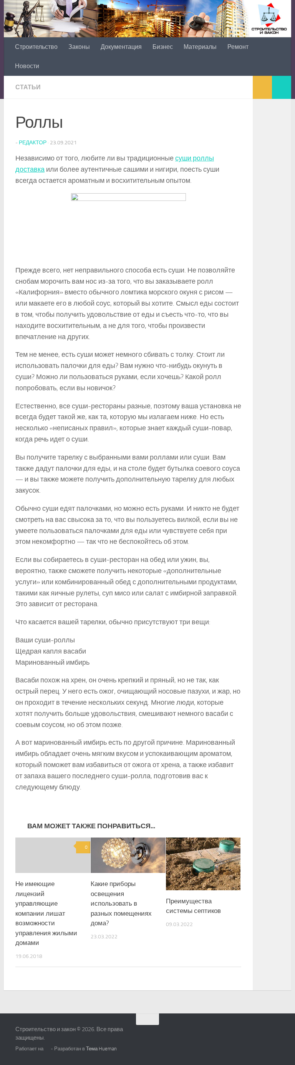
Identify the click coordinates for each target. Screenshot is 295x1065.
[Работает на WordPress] (47, 1048)
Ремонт (238, 46)
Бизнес (162, 46)
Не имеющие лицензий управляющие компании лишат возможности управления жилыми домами (46, 913)
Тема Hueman (101, 1049)
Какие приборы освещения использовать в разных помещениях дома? (121, 903)
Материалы (200, 46)
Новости (27, 66)
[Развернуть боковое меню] (281, 87)
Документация (121, 46)
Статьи (28, 87)
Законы (79, 46)
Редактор (32, 142)
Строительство (36, 46)
